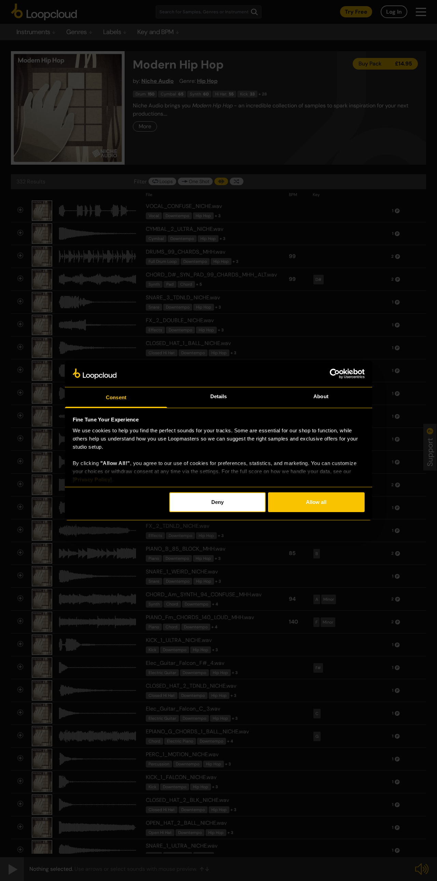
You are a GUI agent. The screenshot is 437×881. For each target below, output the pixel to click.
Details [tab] (218, 396)
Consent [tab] (116, 397)
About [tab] (320, 396)
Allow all (316, 502)
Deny (217, 502)
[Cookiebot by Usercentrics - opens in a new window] (335, 374)
